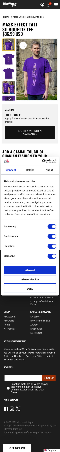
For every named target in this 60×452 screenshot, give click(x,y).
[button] (56, 4)
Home (6, 16)
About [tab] (49, 170)
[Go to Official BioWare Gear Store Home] (11, 4)
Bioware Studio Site (40, 320)
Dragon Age (36, 328)
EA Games (35, 316)
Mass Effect (36, 332)
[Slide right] (9, 99)
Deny (30, 288)
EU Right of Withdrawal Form (41, 303)
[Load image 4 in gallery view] (8, 87)
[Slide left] (9, 41)
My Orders (9, 320)
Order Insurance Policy (41, 297)
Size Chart (10, 109)
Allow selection (30, 279)
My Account (10, 316)
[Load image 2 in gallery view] (8, 59)
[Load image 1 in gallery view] (8, 45)
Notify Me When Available (30, 132)
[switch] (52, 236)
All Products (10, 328)
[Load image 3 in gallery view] (8, 73)
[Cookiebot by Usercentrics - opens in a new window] (43, 161)
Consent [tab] (11, 170)
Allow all (30, 270)
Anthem (34, 324)
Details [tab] (30, 170)
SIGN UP (49, 378)
